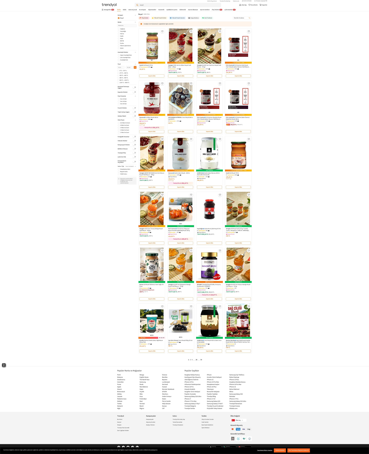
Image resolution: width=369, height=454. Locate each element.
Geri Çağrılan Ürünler (123, 431)
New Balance (144, 387)
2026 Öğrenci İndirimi (191, 379)
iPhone (209, 375)
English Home (144, 377)
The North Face (144, 379)
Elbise (231, 391)
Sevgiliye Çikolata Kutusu (237, 382)
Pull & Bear (143, 399)
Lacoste (119, 396)
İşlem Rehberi (205, 428)
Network (120, 406)
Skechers (165, 394)
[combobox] (242, 18)
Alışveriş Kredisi (150, 422)
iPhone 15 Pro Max (213, 382)
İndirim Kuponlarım (212, 1)
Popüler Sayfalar (212, 394)
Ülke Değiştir (235, 416)
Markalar (232, 396)
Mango (142, 375)
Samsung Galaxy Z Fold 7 (215, 404)
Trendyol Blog (211, 396)
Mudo (141, 384)
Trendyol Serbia (189, 408)
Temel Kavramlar (177, 422)
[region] (184, 450)
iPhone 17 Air (211, 399)
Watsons (120, 377)
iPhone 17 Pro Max (190, 401)
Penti (119, 375)
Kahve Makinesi (234, 389)
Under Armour (166, 396)
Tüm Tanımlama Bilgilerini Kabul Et (298, 450)
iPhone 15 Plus (234, 379)
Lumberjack (166, 382)
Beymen (164, 379)
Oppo (141, 389)
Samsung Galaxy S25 (213, 401)
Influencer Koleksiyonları (192, 384)
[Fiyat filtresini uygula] (135, 67)
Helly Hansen (166, 404)
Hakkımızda (236, 1)
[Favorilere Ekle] (162, 31)
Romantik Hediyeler (213, 391)
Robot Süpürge (234, 377)
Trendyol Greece (234, 406)
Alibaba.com (233, 408)
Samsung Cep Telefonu (236, 375)
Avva (141, 396)
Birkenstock (121, 391)
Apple (119, 387)
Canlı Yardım (205, 422)
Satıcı (175, 416)
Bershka (164, 377)
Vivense (164, 375)
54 (201, 360)
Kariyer (119, 422)
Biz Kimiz (119, 419)
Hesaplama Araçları (213, 384)
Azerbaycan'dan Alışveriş (192, 377)
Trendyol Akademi (178, 425)
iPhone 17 (187, 399)
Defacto (119, 401)
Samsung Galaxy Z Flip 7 (192, 404)
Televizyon (210, 389)
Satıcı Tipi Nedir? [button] (130, 166)
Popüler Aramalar (190, 394)
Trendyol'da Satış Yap (225, 1)
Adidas (119, 394)
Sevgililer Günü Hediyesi (192, 391)
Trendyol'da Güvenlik (123, 428)
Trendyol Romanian (235, 404)
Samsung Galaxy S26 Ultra (192, 396)
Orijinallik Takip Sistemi (214, 408)
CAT (163, 408)
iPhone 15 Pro (189, 382)
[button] (126, 15)
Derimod (165, 384)
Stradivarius (121, 379)
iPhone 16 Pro (189, 387)
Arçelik (142, 391)
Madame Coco (121, 399)
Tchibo (119, 404)
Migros (142, 408)
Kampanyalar (150, 419)
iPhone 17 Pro (233, 399)
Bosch (142, 406)
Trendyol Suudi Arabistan (215, 406)
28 (196, 360)
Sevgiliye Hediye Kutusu (192, 375)
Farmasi (142, 404)
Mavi (141, 401)
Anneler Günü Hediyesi (214, 377)
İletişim (119, 425)
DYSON (164, 391)
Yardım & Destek (247, 1)
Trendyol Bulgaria (190, 406)
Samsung (143, 382)
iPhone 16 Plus (211, 387)
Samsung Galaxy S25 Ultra (237, 401)
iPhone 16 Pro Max (235, 384)
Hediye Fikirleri (150, 425)
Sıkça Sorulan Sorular (208, 419)
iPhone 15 (210, 379)
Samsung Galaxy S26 (236, 394)
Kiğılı (118, 408)
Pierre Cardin (166, 401)
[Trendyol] (109, 5)
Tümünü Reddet (279, 450)
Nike (141, 394)
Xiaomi (119, 389)
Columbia (120, 382)
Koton (164, 399)
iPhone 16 (232, 387)
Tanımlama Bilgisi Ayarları (264, 450)
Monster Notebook (168, 389)
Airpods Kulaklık (189, 389)
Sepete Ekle (151, 76)
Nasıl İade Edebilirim (207, 425)
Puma (119, 384)
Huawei (164, 387)
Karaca (164, 406)
